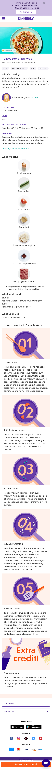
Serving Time (9, 107)
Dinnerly (26, 18)
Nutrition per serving (14, 125)
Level (4, 116)
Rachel (34, 97)
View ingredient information (15, 148)
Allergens (7, 133)
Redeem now (26, 12)
